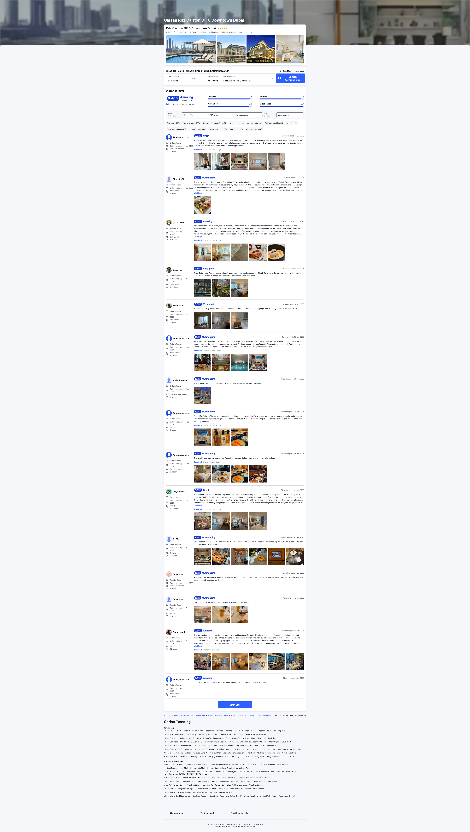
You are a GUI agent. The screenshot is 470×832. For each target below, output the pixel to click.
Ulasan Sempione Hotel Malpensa (271, 731)
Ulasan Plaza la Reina (240, 738)
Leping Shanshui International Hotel (280, 756)
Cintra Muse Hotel (289, 753)
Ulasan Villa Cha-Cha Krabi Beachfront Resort (248, 742)
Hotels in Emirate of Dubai (218, 715)
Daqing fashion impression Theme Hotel (239, 753)
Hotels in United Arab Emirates (193, 715)
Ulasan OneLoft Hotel (222, 734)
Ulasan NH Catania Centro (193, 731)
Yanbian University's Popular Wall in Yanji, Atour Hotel (281, 749)
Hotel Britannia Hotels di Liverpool (224, 764)
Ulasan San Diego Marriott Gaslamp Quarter (181, 742)
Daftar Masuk (173, 77)
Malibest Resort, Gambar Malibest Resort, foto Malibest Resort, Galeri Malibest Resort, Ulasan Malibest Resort (207, 768)
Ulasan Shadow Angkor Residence (214, 742)
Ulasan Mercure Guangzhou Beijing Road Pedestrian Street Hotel (190, 789)
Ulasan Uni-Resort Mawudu (246, 731)
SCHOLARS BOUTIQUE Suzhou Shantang (180, 756)
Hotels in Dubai (237, 715)
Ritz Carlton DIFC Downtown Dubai (259, 715)
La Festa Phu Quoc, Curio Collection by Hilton (203, 753)
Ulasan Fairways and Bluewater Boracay (180, 749)
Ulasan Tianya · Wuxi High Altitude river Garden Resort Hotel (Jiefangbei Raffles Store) (198, 792)
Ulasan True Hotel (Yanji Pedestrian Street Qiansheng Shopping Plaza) (248, 745)
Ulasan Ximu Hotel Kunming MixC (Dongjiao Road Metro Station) (269, 796)
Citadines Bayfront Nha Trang (268, 753)
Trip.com (167, 715)
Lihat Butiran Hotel (245, 32)
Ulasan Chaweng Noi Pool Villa (263, 738)
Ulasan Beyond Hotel (210, 745)
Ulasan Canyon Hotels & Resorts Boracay (249, 734)
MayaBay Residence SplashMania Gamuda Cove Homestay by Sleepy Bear (228, 749)
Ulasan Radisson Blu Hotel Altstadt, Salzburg (182, 745)
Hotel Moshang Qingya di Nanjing (274, 764)
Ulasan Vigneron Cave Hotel (279, 742)
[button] (335, 4)
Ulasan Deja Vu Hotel (172, 731)
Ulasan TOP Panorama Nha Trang (216, 738)
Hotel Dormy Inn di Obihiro (174, 764)
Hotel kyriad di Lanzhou (249, 764)
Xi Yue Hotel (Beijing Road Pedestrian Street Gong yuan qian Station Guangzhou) (231, 756)
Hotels (175, 715)
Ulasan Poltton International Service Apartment (182, 738)
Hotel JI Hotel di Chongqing (198, 764)
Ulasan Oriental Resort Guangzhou (219, 731)
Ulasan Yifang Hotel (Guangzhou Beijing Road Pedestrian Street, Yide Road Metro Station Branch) (203, 796)
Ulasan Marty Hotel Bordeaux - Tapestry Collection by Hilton (188, 734)
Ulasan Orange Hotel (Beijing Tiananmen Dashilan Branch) (241, 789)
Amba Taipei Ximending (173, 753)
